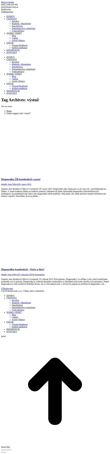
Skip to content (7, 2)
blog (3, 184)
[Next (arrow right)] (5, 452)
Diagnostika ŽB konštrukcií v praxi (20, 179)
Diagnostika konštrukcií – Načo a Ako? (22, 269)
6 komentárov (39, 274)
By (11, 184)
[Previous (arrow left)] (2, 452)
